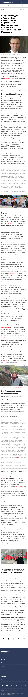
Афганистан (4, 5)
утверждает (10, 223)
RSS (3, 669)
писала (16, 436)
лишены (18, 457)
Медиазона (3, 676)
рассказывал (5, 417)
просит (11, 461)
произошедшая (5, 596)
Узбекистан (24, 5)
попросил (11, 580)
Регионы (3, 666)
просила (8, 527)
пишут (19, 353)
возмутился (4, 152)
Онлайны (3, 662)
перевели (4, 310)
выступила (22, 282)
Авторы (3, 659)
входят (20, 110)
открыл (3, 360)
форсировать (7, 78)
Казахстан (10, 5)
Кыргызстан (17, 5)
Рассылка (3, 673)
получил (17, 126)
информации (5, 337)
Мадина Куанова (4, 12)
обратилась (12, 274)
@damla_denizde (18, 387)
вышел (5, 62)
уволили (24, 490)
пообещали (20, 190)
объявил (23, 517)
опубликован (5, 328)
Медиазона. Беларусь (6, 679)
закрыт (3, 479)
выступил (13, 174)
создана (24, 70)
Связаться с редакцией (6, 656)
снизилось (18, 486)
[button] (25, 2)
